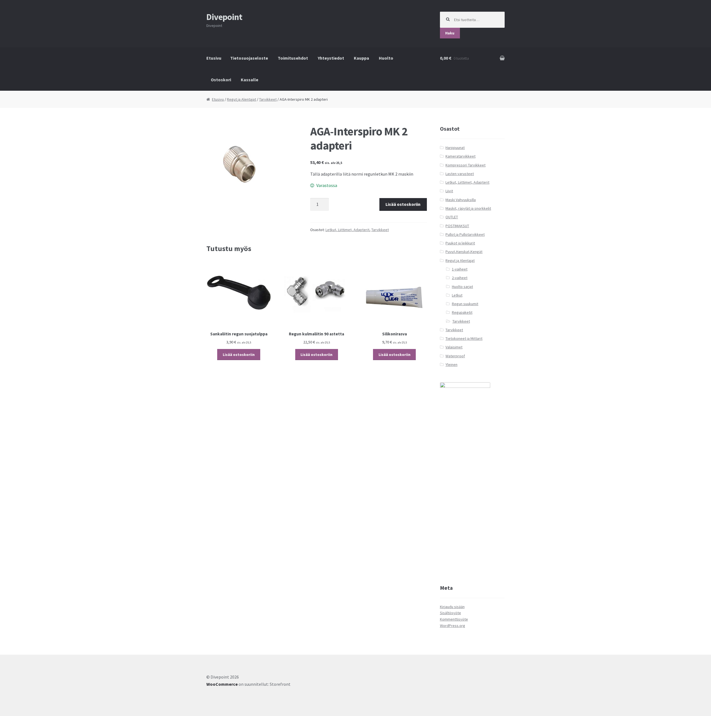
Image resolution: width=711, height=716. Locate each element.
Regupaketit (462, 312)
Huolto (386, 58)
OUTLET (451, 216)
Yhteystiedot (331, 58)
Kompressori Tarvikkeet (465, 165)
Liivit (449, 190)
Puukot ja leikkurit (460, 243)
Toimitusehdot (293, 58)
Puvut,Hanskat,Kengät (463, 251)
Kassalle (249, 79)
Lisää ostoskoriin (402, 204)
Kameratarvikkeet (460, 156)
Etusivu (213, 58)
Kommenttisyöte (454, 619)
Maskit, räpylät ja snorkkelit (468, 208)
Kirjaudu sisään (452, 606)
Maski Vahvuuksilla (460, 199)
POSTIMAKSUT (457, 225)
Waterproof (455, 355)
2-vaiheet (459, 277)
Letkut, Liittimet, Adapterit (347, 229)
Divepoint (224, 16)
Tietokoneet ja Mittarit (463, 338)
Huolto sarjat (462, 286)
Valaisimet (453, 347)
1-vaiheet (459, 269)
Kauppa (361, 58)
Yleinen (451, 364)
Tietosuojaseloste (249, 58)
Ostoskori (221, 79)
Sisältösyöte (450, 612)
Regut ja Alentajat (241, 99)
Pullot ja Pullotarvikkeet (465, 234)
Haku (449, 33)
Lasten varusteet (459, 173)
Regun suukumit (465, 303)
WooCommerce (222, 684)
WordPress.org (452, 625)
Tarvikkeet (268, 99)
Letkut (457, 295)
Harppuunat (455, 147)
